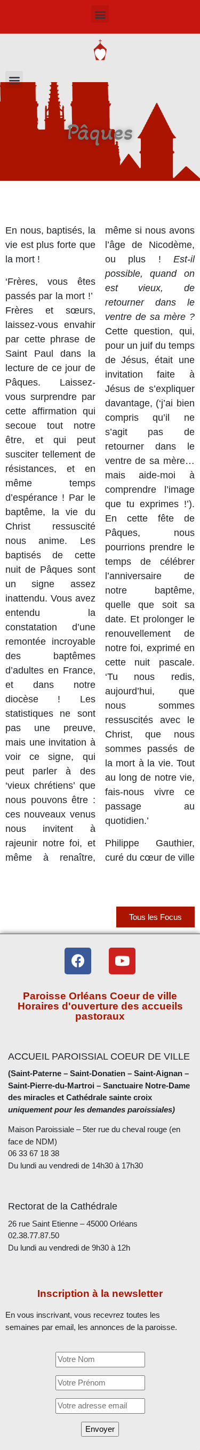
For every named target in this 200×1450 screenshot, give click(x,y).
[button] (100, 14)
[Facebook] (78, 961)
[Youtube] (122, 961)
